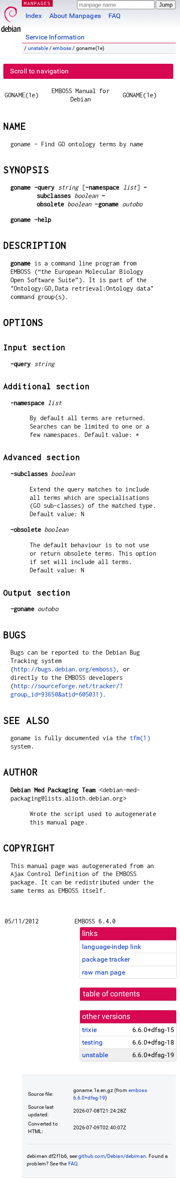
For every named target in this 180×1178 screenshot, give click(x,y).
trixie (89, 1030)
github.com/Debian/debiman (112, 1156)
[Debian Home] (10, 17)
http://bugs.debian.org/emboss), (67, 669)
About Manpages (75, 16)
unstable (38, 48)
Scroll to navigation (39, 71)
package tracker (106, 959)
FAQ (114, 16)
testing (92, 1042)
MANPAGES (37, 3)
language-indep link (111, 947)
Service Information (55, 37)
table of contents (111, 994)
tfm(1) (140, 737)
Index (34, 16)
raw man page (103, 972)
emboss (62, 48)
